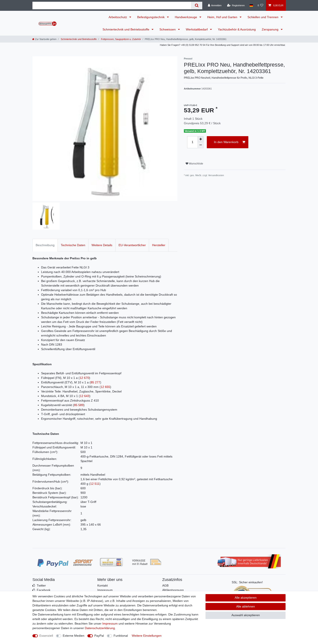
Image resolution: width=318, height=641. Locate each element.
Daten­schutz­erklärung (100, 628)
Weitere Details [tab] (102, 245)
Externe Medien (73, 635)
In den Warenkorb (226, 142)
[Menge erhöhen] (201, 139)
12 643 (84, 396)
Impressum (105, 590)
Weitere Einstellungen (147, 635)
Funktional (121, 635)
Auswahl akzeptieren (245, 615)
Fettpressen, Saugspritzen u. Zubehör (120, 39)
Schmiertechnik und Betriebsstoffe (126, 29)
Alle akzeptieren (246, 597)
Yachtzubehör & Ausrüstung (237, 29)
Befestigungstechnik (151, 17)
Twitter (41, 585)
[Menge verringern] (201, 145)
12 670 (84, 377)
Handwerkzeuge (186, 17)
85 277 (95, 382)
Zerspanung (270, 29)
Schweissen (168, 29)
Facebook (43, 590)
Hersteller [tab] (158, 245)
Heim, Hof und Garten (222, 17)
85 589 (79, 405)
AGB (165, 585)
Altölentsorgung (173, 590)
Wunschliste (195, 163)
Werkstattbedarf (197, 29)
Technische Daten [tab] (73, 245)
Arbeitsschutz (118, 17)
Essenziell (46, 635)
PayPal (99, 635)
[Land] (251, 5)
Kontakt (102, 585)
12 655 (105, 387)
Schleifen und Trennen (263, 17)
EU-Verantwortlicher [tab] (132, 245)
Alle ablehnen (245, 606)
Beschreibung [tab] (45, 245)
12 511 (95, 483)
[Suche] (196, 5)
